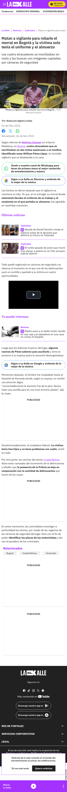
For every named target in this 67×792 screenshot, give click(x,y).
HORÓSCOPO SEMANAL (28, 11)
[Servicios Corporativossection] (62, 733)
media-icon (33, 786)
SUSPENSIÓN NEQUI (53, 11)
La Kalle (6, 30)
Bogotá (21, 146)
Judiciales (30, 30)
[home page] (33, 673)
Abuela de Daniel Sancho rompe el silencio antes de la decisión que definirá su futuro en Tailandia (42, 232)
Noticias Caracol (31, 142)
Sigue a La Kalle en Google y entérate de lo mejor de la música (36, 365)
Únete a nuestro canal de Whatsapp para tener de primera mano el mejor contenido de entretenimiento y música (35, 168)
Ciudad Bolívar (52, 459)
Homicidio (51, 553)
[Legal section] (62, 741)
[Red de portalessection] (62, 726)
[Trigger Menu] (4, 4)
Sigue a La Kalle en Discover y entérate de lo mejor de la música (35, 181)
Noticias (17, 30)
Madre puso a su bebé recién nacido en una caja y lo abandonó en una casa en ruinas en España (43, 333)
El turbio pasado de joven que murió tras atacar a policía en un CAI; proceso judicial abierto (43, 250)
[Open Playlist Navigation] (63, 786)
